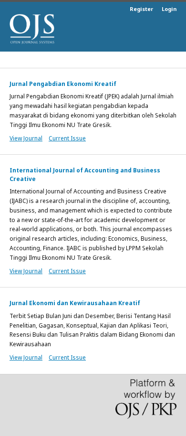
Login (169, 8)
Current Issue (67, 138)
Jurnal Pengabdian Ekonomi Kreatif (63, 84)
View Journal (26, 138)
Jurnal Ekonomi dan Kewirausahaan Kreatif (75, 303)
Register (141, 8)
